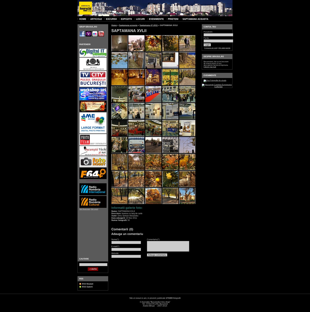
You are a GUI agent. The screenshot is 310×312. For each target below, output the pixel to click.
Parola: (206, 38)
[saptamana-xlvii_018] (153, 101)
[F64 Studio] (93, 179)
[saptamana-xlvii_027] (153, 135)
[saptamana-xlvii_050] (187, 203)
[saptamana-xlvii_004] (170, 68)
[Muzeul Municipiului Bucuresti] (93, 70)
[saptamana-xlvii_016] (119, 101)
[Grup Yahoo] (89, 36)
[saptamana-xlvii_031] (136, 152)
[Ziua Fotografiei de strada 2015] (215, 80)
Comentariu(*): (153, 239)
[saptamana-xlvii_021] (119, 118)
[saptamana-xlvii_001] (187, 51)
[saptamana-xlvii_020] (187, 101)
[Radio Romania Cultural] (93, 207)
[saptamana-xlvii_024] (170, 118)
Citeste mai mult (210, 67)
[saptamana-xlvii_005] (119, 51)
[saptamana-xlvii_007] (136, 68)
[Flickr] (95, 36)
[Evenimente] (156, 19)
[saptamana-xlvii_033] (170, 152)
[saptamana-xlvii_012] (136, 84)
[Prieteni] (173, 19)
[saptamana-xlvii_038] (170, 169)
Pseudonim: (208, 32)
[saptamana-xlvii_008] (153, 68)
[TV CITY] (93, 86)
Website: (115, 253)
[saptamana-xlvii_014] (187, 84)
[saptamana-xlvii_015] (170, 84)
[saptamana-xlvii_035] (119, 169)
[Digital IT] (93, 57)
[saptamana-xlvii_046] (119, 203)
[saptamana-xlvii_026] (119, 135)
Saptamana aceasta (128, 25)
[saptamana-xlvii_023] (153, 118)
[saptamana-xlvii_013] (136, 51)
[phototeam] (93, 145)
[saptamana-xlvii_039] (187, 169)
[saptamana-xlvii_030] (119, 152)
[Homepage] (85, 8)
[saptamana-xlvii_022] (136, 118)
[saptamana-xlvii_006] (119, 68)
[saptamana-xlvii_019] (170, 101)
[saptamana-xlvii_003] (170, 51)
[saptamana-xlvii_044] (170, 186)
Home (114, 25)
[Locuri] (140, 19)
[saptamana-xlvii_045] (187, 186)
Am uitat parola (224, 48)
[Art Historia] (93, 111)
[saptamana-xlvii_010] (119, 84)
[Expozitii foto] (126, 19)
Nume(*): (115, 239)
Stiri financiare (84, 209)
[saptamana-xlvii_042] (136, 186)
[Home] (82, 19)
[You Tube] (101, 36)
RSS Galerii (87, 287)
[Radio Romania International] (93, 195)
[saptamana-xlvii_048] (153, 203)
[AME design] (93, 133)
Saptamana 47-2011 (149, 25)
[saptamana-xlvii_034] (187, 152)
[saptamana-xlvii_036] (136, 169)
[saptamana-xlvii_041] (119, 186)
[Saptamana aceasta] (195, 19)
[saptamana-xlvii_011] (153, 84)
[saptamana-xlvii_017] (136, 101)
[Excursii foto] (111, 19)
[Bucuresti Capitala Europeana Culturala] (217, 87)
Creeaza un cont (210, 48)
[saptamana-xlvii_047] (136, 203)
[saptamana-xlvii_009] (187, 68)
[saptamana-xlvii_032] (153, 152)
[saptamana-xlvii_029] (187, 135)
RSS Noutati (87, 284)
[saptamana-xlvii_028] (170, 135)
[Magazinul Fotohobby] (93, 167)
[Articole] (96, 19)
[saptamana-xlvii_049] (170, 203)
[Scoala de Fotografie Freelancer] (93, 100)
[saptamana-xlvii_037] (153, 169)
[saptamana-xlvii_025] (187, 118)
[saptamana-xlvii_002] (153, 51)
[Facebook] (82, 36)
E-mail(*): (115, 246)
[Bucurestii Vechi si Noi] (93, 155)
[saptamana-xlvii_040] (136, 135)
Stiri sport (94, 209)
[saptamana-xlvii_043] (153, 186)
